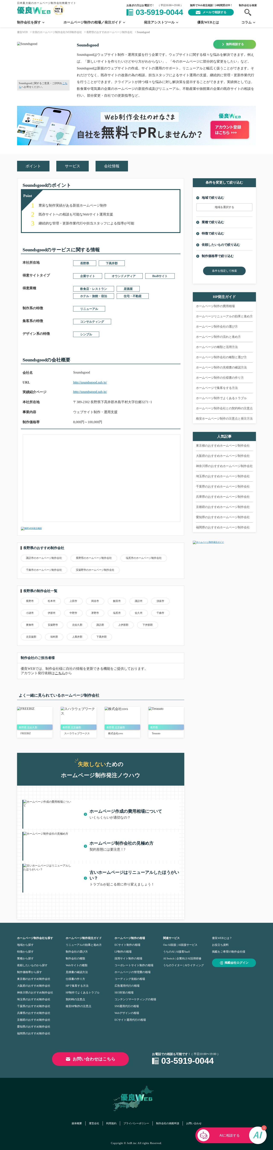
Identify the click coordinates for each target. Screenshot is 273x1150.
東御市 (30, 624)
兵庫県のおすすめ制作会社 (33, 1013)
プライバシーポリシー (136, 1123)
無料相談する (235, 44)
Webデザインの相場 (127, 1013)
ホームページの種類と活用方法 (217, 347)
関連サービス (171, 938)
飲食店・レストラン (93, 288)
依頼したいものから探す (32, 965)
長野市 (30, 600)
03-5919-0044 (159, 12)
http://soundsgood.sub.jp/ (90, 382)
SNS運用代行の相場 (127, 1006)
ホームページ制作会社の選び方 (217, 326)
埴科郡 (54, 636)
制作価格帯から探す (29, 972)
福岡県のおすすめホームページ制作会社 (223, 527)
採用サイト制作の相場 (128, 958)
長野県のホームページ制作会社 (94, 557)
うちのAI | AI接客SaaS (176, 951)
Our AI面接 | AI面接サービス (180, 944)
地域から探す (25, 944)
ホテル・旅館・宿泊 (93, 296)
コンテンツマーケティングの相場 (135, 999)
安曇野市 (53, 624)
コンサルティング (92, 321)
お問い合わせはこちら (94, 1059)
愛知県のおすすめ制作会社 (33, 1026)
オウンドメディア (124, 276)
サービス (72, 166)
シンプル (86, 334)
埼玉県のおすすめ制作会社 (33, 999)
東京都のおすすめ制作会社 (33, 978)
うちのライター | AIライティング (183, 965)
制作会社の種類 (75, 958)
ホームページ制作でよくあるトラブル (221, 398)
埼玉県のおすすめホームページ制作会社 (223, 476)
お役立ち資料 (220, 944)
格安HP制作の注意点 (78, 1006)
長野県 (84, 263)
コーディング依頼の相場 (130, 978)
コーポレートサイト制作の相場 (134, 965)
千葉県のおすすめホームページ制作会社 (223, 486)
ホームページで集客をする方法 (217, 388)
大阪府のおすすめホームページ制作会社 (223, 455)
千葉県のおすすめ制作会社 (33, 1006)
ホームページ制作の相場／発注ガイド (93, 22)
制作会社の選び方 (77, 951)
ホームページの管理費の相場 (133, 972)
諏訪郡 (100, 624)
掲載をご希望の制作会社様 (228, 951)
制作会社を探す (29, 22)
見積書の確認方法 (77, 972)
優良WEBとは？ (222, 938)
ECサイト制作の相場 (127, 944)
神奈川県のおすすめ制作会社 (35, 992)
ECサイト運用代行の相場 (130, 1019)
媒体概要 (77, 1123)
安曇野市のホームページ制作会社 (95, 569)
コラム (246, 22)
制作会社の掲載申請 (167, 1123)
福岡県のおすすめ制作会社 (33, 1033)
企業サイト (87, 276)
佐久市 (138, 612)
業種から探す (25, 958)
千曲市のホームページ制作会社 (44, 569)
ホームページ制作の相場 (130, 938)
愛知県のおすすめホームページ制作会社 (223, 517)
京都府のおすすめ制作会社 (33, 1019)
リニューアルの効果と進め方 (84, 944)
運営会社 (94, 1123)
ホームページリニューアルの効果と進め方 (224, 316)
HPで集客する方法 (77, 985)
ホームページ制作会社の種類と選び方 (221, 357)
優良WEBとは (208, 22)
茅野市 (95, 612)
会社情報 (111, 166)
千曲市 (160, 612)
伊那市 (51, 612)
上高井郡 (77, 636)
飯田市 (117, 600)
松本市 (51, 600)
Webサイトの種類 (76, 965)
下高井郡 (112, 263)
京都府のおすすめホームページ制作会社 (223, 507)
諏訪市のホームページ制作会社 (44, 557)
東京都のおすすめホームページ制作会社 (223, 445)
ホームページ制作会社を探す (35, 938)
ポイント (33, 166)
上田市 (73, 600)
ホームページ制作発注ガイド (84, 938)
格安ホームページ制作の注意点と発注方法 (224, 418)
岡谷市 (95, 600)
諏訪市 (138, 600)
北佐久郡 (77, 624)
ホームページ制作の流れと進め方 (218, 336)
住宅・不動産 (133, 296)
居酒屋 (128, 288)
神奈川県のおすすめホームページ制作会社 (224, 466)
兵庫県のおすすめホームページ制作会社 (223, 496)
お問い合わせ (194, 1123)
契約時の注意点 (75, 999)
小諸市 (30, 612)
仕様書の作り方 (75, 978)
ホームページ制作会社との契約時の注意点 (224, 408)
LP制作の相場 (123, 951)
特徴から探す (25, 951)
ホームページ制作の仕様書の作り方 (220, 377)
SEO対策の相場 (124, 992)
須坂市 (160, 600)
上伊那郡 (123, 624)
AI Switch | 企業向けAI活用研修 (182, 958)
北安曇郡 (31, 636)
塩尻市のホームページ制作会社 (144, 557)
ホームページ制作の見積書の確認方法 (221, 367)
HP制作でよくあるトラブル (83, 992)
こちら (60, 673)
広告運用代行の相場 (127, 985)
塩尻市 (117, 612)
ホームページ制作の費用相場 (215, 306)
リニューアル (89, 308)
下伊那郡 (147, 624)
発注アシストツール (159, 22)
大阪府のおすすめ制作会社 (33, 985)
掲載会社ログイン (236, 962)
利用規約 (111, 1123)
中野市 (73, 612)
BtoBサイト (160, 276)
